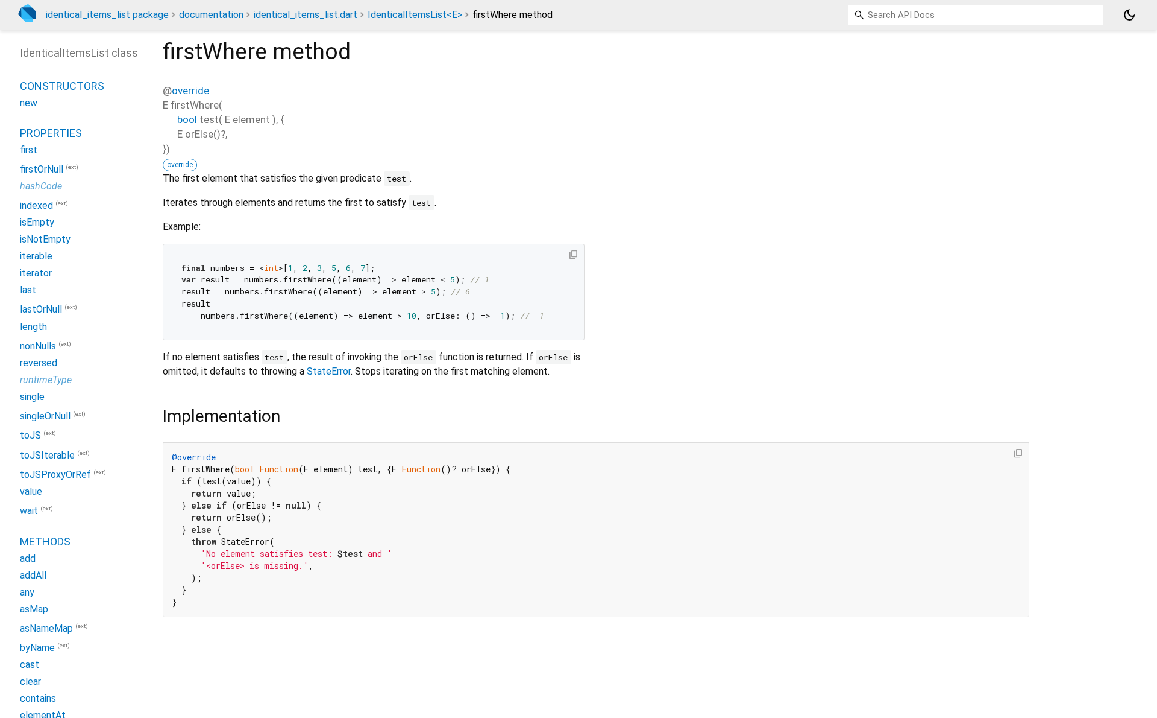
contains (38, 698)
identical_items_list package (107, 15)
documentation (211, 15)
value (31, 491)
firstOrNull (41, 169)
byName (37, 647)
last (28, 290)
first (28, 150)
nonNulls (38, 346)
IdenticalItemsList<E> (415, 15)
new (28, 103)
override (190, 90)
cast (29, 664)
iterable (36, 256)
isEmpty (37, 222)
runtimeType (46, 380)
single (32, 396)
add (28, 558)
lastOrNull (41, 310)
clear (30, 681)
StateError (329, 371)
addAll (33, 575)
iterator (36, 273)
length (33, 326)
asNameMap (46, 628)
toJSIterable (47, 455)
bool (187, 119)
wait (29, 511)
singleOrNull (45, 416)
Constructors (62, 86)
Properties (51, 133)
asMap (34, 609)
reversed (38, 363)
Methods (45, 541)
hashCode (41, 186)
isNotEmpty (45, 239)
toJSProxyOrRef (55, 474)
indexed (36, 205)
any (27, 592)
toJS (30, 436)
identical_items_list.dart (305, 15)
